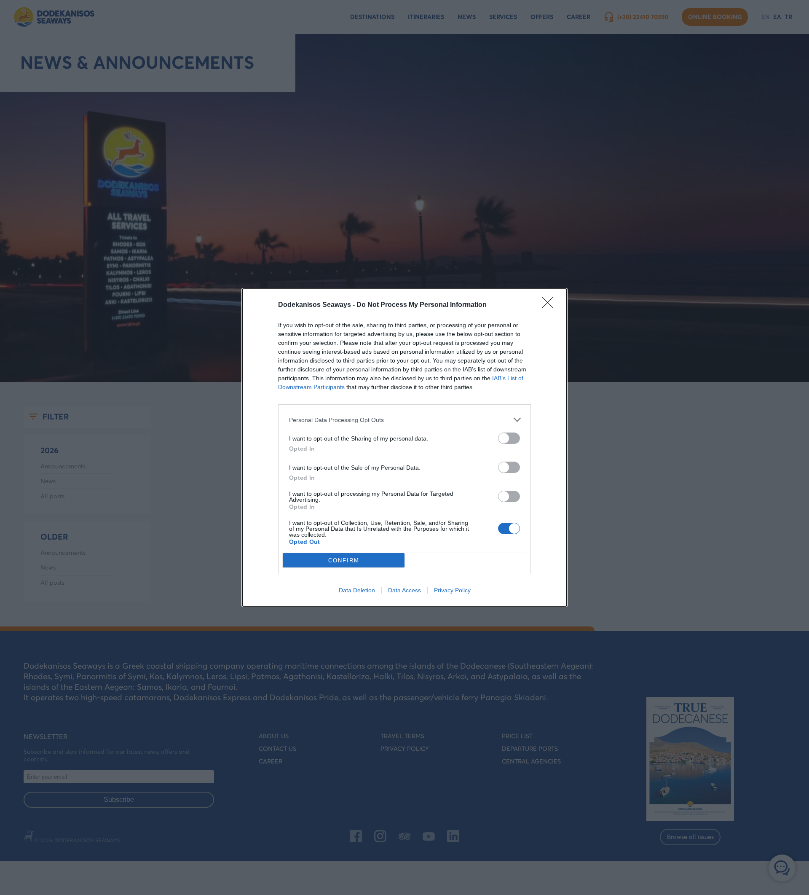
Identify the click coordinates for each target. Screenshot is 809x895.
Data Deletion (357, 590)
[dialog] (404, 447)
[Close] (550, 305)
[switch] (509, 438)
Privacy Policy (452, 590)
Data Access (404, 590)
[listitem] (404, 419)
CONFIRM (343, 560)
